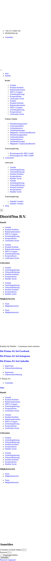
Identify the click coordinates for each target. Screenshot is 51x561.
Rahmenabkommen (17, 90)
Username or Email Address (11, 550)
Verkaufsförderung (17, 172)
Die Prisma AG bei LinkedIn (14, 361)
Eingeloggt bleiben (10, 555)
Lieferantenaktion (17, 126)
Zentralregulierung (17, 94)
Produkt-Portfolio (17, 88)
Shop (7, 206)
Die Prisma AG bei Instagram (15, 356)
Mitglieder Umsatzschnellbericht (22, 133)
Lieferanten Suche (17, 99)
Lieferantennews (16, 128)
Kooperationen (16, 96)
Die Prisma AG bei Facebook (14, 351)
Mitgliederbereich (12, 306)
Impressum (9, 366)
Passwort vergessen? (8, 560)
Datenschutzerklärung (13, 368)
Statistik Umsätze (16, 201)
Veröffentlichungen (17, 130)
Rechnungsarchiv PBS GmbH (22, 153)
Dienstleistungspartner (18, 124)
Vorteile (13, 85)
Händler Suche (16, 178)
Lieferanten (9, 158)
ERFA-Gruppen (16, 92)
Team (7, 304)
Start (7, 73)
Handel (8, 76)
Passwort (3, 552)
